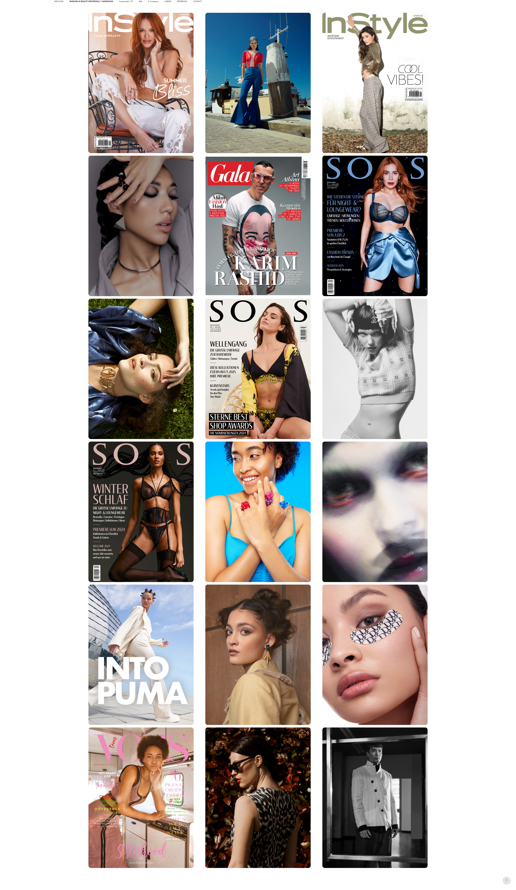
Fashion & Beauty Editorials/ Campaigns (91, 1)
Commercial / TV (126, 1)
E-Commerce (153, 1)
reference (182, 1)
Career (167, 1)
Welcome (59, 1)
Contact (197, 1)
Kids (140, 1)
